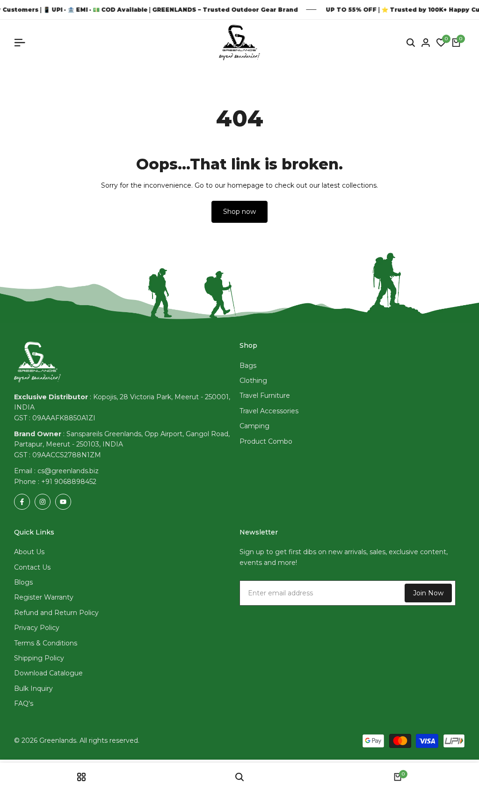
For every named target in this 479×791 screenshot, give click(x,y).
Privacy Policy (36, 627)
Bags (248, 365)
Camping (254, 426)
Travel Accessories (269, 411)
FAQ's (23, 703)
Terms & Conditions (45, 643)
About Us (29, 552)
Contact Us (32, 567)
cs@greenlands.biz (68, 471)
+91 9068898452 (68, 481)
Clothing (253, 380)
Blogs (23, 582)
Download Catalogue (48, 673)
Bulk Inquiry (33, 688)
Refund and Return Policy (56, 612)
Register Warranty (43, 597)
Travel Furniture (265, 395)
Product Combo (266, 441)
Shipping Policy (39, 658)
